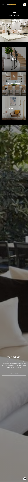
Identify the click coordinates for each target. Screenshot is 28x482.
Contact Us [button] (14, 373)
